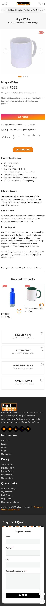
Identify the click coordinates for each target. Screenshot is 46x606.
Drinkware (20, 22)
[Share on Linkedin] (29, 135)
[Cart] (43, 3)
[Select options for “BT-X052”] (19, 311)
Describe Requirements (16, 571)
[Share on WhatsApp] (39, 135)
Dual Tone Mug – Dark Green (34, 308)
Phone (9, 548)
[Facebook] (4, 429)
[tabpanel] (23, 52)
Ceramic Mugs (32, 22)
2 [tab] (23, 79)
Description (23, 149)
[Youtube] (10, 429)
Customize (23, 117)
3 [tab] (25, 79)
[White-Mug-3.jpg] (23, 52)
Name (8, 536)
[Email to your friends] (14, 139)
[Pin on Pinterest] (24, 135)
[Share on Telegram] (34, 135)
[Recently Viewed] (42, 594)
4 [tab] (27, 79)
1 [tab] (19, 79)
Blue (7, 308)
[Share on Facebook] (19, 135)
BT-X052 (5, 314)
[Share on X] (14, 135)
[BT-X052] (11, 297)
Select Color (6, 304)
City (7, 559)
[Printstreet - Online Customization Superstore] (23, 3)
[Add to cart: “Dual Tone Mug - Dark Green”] (41, 305)
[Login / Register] (39, 3)
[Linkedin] (28, 429)
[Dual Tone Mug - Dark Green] (34, 294)
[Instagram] (22, 429)
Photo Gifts (37, 268)
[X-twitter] (16, 429)
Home (10, 22)
